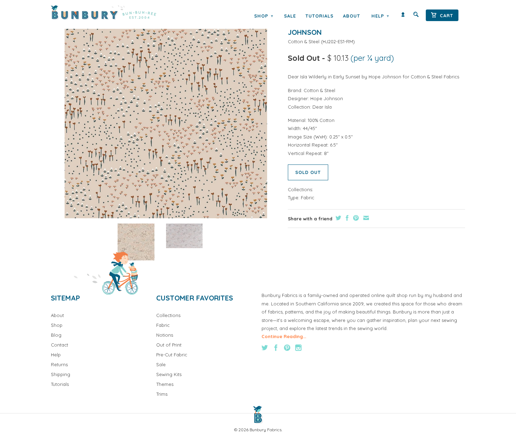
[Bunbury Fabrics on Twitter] (265, 347)
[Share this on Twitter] (337, 218)
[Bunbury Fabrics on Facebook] (276, 347)
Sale (290, 16)
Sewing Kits (168, 374)
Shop (263, 16)
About (351, 16)
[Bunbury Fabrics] (113, 12)
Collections (168, 315)
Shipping (60, 374)
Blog (56, 335)
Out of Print (168, 345)
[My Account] (403, 16)
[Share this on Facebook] (346, 218)
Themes (164, 384)
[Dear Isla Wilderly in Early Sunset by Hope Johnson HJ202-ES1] (166, 116)
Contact (59, 345)
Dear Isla (322, 107)
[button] (136, 242)
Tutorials (319, 16)
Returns (59, 364)
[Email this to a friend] (365, 218)
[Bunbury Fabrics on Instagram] (298, 347)
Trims (161, 394)
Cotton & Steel (303, 41)
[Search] (416, 16)
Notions (164, 335)
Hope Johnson (326, 98)
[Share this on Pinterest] (355, 218)
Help (380, 16)
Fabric (307, 197)
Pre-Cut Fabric (171, 354)
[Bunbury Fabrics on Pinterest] (287, 347)
